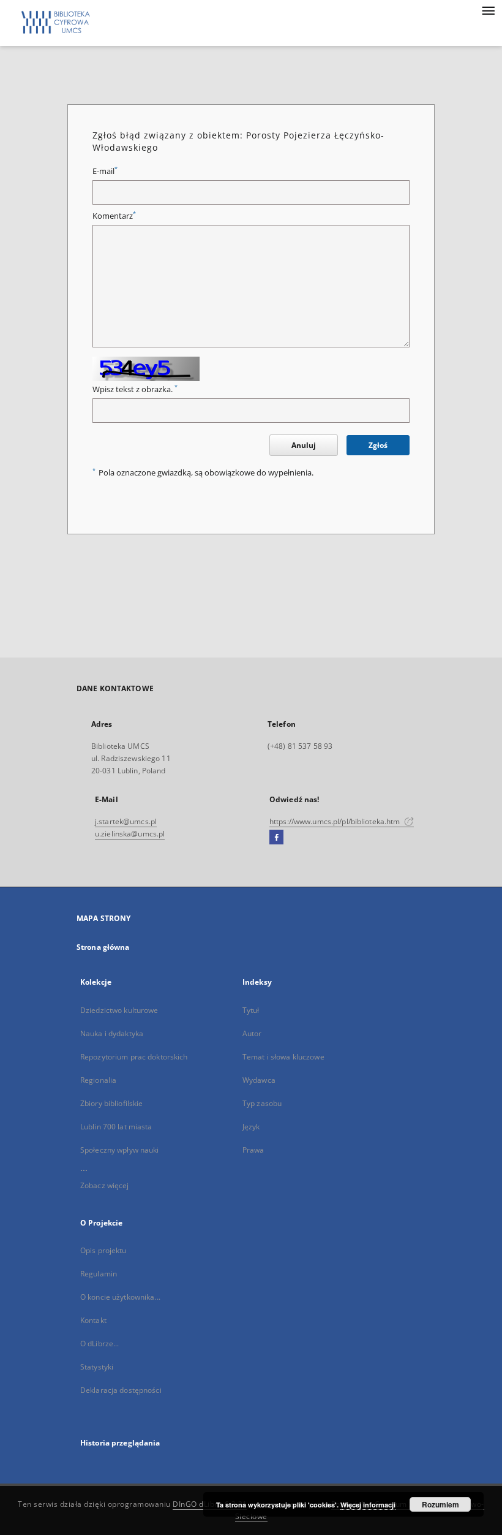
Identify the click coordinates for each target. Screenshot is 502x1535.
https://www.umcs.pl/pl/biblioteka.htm (335, 821)
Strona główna (103, 947)
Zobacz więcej (104, 1185)
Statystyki (96, 1367)
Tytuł (251, 1010)
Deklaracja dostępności (121, 1390)
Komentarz (114, 216)
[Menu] (488, 10)
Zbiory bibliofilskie (111, 1103)
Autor (252, 1033)
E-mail (105, 171)
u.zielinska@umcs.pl (130, 833)
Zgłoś (378, 445)
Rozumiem (440, 1504)
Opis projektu (103, 1250)
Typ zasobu (262, 1103)
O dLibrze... (99, 1343)
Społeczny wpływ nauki (119, 1150)
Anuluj (303, 445)
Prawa (253, 1150)
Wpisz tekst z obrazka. (135, 389)
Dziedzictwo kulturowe (119, 1010)
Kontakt (93, 1320)
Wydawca (258, 1080)
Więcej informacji (367, 1504)
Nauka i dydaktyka (111, 1033)
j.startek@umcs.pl (126, 821)
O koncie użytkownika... (120, 1297)
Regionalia (98, 1080)
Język (251, 1126)
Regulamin (98, 1273)
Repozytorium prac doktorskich (133, 1057)
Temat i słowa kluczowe (283, 1057)
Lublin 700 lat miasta (116, 1126)
